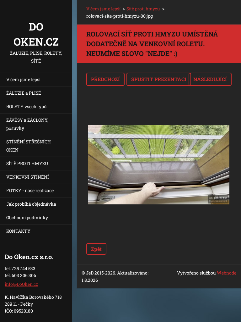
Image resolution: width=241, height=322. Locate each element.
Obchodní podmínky (27, 217)
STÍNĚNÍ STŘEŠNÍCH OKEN (28, 146)
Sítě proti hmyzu (143, 9)
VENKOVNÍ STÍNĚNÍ (27, 177)
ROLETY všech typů (26, 106)
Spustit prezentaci (158, 79)
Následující (210, 79)
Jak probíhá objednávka (31, 204)
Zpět (96, 249)
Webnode (226, 273)
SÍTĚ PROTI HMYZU (27, 163)
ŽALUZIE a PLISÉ (23, 93)
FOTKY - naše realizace (30, 190)
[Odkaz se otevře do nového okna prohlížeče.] (158, 164)
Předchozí (105, 79)
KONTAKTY (18, 231)
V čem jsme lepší (23, 79)
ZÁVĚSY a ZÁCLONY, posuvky (27, 124)
